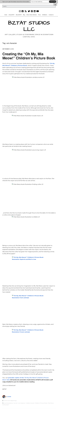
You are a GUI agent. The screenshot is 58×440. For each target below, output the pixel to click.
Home (5, 14)
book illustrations (8, 403)
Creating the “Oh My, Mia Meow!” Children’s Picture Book (28, 55)
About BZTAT (19, 14)
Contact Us (51, 14)
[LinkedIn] (34, 11)
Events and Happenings (10, 400)
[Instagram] (20, 11)
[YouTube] (37, 11)
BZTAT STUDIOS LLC (29, 26)
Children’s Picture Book (41, 403)
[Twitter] (29, 11)
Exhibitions (44, 14)
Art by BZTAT (11, 14)
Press (39, 14)
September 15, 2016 (8, 49)
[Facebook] (22, 11)
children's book (30, 403)
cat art (15, 403)
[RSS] (25, 11)
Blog (24, 14)
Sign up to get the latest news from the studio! (15, 1)
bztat (9, 396)
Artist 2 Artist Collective (31, 14)
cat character (21, 403)
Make (21, 436)
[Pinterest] (32, 11)
